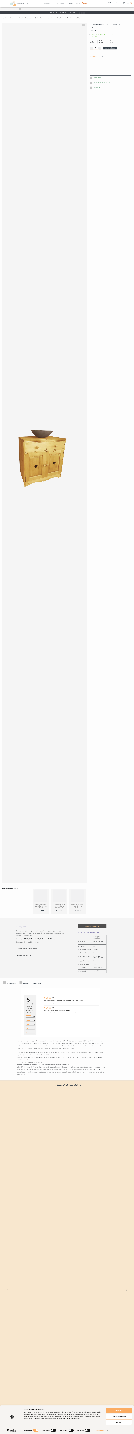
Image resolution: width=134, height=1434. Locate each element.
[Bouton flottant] (131, 3)
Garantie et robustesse (32, 983)
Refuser (118, 1422)
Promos (85, 3)
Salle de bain (39, 18)
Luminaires (70, 3)
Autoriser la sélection (119, 1416)
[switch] (53, 1430)
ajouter (92, 26)
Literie (77, 3)
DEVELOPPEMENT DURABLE (102, 82)
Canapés (55, 3)
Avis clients (11, 983)
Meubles (47, 3)
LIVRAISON (97, 87)
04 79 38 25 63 (112, 3)
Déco (62, 3)
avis (101, 57)
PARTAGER (97, 77)
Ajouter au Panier (110, 48)
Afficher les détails (100, 1430)
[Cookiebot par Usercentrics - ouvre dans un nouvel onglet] (12, 1430)
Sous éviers (50, 18)
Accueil (4, 18)
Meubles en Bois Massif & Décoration (20, 18)
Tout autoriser (118, 1410)
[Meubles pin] (13, 3)
